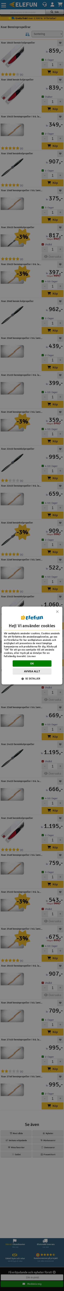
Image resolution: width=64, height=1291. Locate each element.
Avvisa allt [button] (32, 671)
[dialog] (32, 645)
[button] (32, 679)
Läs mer (31, 656)
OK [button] (32, 663)
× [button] (57, 612)
